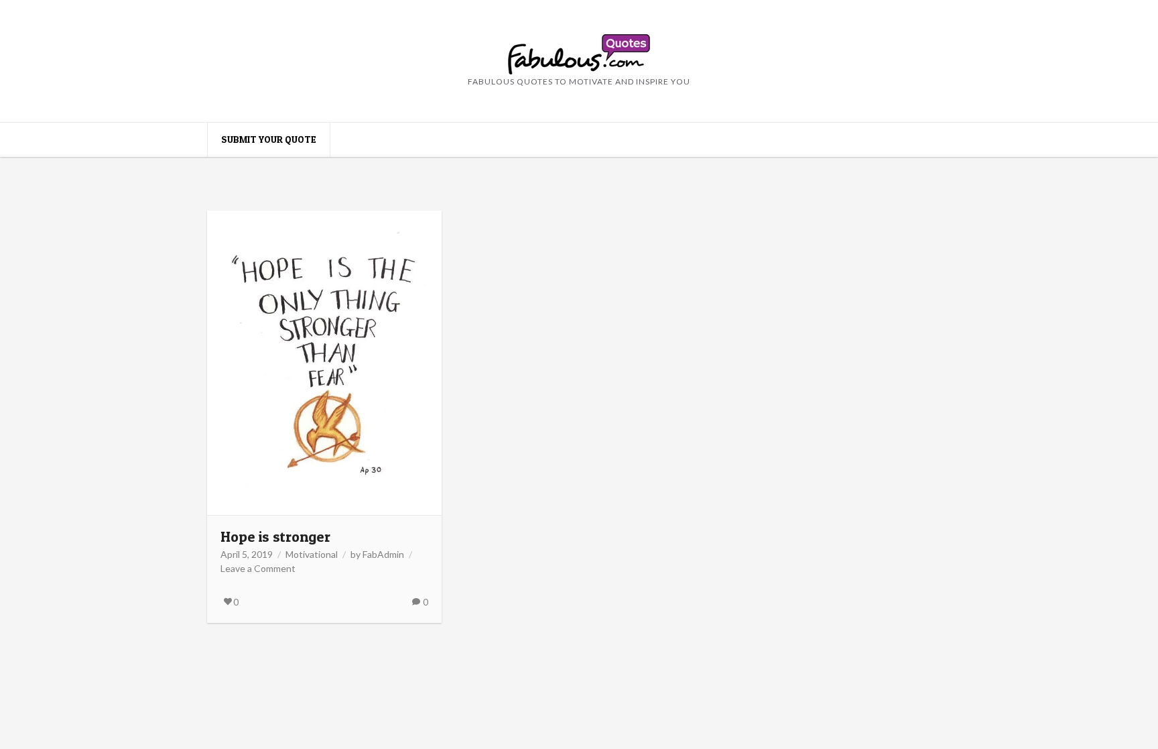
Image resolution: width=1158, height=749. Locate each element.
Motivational (311, 554)
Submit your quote (268, 139)
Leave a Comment (258, 568)
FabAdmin (383, 554)
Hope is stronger (275, 536)
